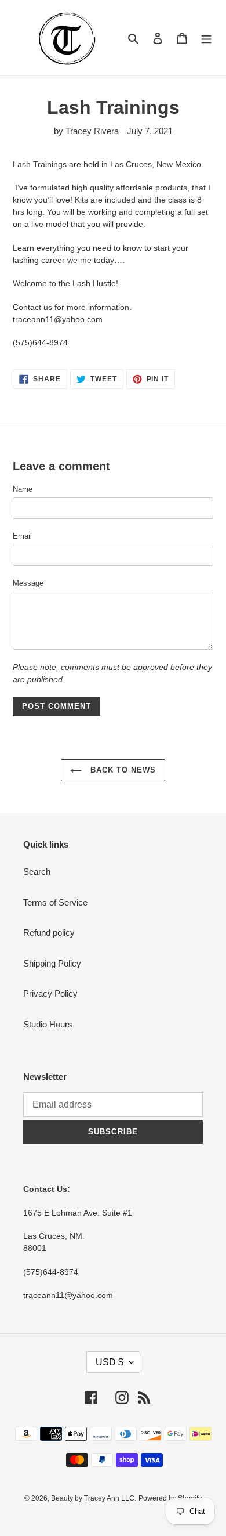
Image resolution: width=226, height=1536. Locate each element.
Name (22, 489)
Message (28, 583)
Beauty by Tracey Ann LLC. (93, 1498)
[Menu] (206, 38)
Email (22, 536)
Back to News (122, 770)
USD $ (109, 1362)
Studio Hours (47, 1024)
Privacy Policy (50, 993)
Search (36, 872)
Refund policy (49, 933)
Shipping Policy (52, 963)
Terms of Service (55, 902)
